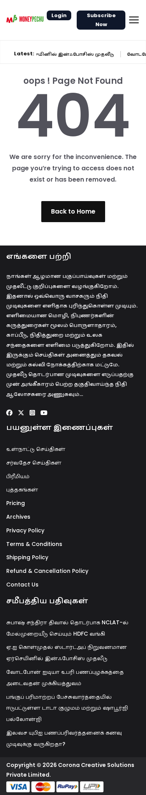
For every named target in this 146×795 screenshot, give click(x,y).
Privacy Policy (25, 530)
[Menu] (134, 20)
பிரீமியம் (18, 476)
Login (59, 15)
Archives (18, 517)
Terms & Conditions (34, 544)
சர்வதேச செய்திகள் (34, 462)
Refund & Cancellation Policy (47, 571)
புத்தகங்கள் (22, 489)
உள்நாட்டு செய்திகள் (35, 449)
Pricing (15, 503)
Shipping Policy (27, 557)
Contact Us (22, 584)
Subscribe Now (101, 20)
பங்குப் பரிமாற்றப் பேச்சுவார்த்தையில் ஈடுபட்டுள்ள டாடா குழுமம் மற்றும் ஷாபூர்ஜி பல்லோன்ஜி (67, 708)
